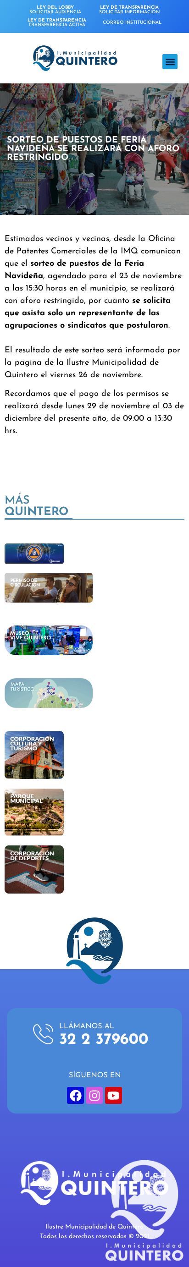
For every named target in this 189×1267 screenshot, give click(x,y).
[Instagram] (94, 1095)
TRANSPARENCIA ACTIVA (57, 22)
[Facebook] (75, 1095)
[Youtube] (113, 1095)
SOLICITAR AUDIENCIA (55, 10)
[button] (170, 61)
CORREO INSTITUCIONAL (132, 22)
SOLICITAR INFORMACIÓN (129, 10)
